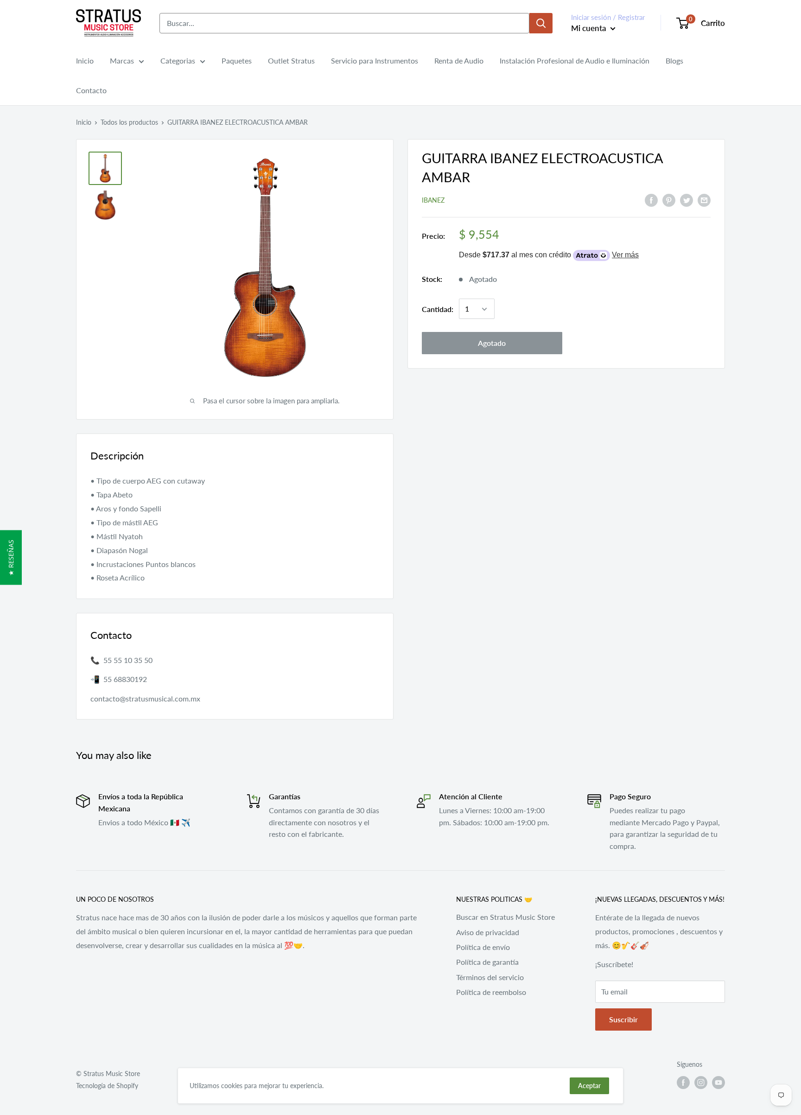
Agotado (492, 343)
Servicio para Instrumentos (374, 60)
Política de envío (483, 947)
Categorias (177, 60)
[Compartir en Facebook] (651, 199)
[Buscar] (541, 23)
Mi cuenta (589, 28)
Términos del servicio (490, 977)
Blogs (674, 60)
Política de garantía (487, 961)
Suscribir (623, 1019)
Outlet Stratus (291, 60)
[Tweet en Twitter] (686, 199)
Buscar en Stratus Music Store (505, 916)
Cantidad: (437, 309)
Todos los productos (129, 122)
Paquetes (237, 60)
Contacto (91, 90)
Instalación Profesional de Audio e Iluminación (574, 60)
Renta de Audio (458, 60)
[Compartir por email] (704, 199)
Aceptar (589, 1086)
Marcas (122, 60)
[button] (11, 557)
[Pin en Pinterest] (668, 199)
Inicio (85, 60)
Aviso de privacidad (487, 932)
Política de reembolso (491, 992)
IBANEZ (433, 200)
